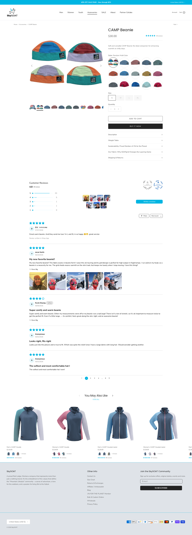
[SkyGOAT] (12, 12)
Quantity (111, 104)
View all (96, 399)
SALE (104, 12)
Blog (89, 490)
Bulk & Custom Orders (95, 497)
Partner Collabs (126, 12)
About (112, 12)
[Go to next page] (110, 378)
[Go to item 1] (86, 198)
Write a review (149, 201)
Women (70, 12)
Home (15, 24)
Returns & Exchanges (95, 483)
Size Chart (91, 480)
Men (61, 12)
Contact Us (91, 476)
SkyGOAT (14, 527)
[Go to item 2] (93, 198)
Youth (80, 12)
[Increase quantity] (119, 109)
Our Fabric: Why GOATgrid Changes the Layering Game (129, 152)
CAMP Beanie (32, 24)
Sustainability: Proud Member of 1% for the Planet (127, 146)
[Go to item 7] (103, 205)
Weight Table (113, 140)
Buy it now (135, 126)
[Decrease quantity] (110, 109)
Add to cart (135, 119)
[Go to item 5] (89, 205)
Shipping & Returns (115, 158)
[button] (43, 193)
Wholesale (91, 501)
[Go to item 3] (100, 198)
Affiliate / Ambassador (95, 487)
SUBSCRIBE (161, 488)
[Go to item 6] (96, 205)
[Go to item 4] (107, 198)
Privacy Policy (92, 504)
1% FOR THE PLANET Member (99, 494)
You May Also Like (96, 395)
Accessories (92, 12)
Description (112, 134)
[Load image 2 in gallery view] (66, 65)
